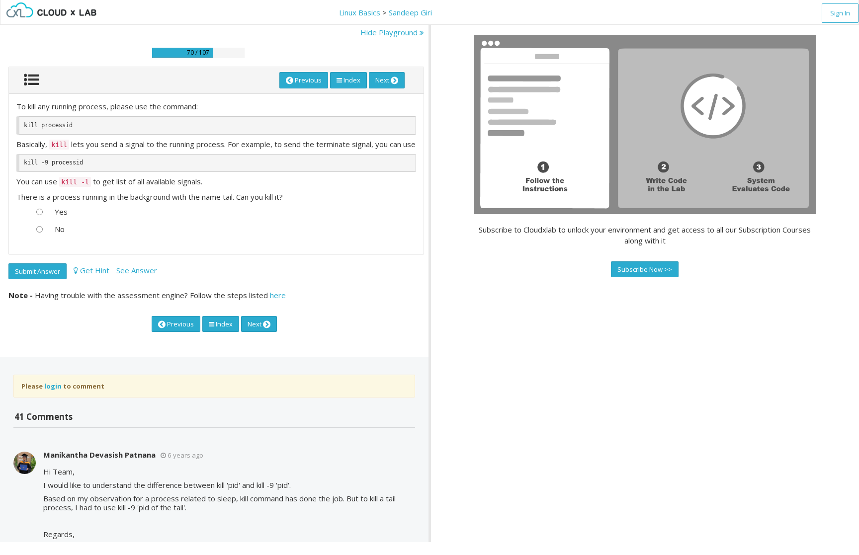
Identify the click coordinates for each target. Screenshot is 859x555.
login (53, 386)
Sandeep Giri (410, 12)
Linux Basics (359, 12)
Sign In (840, 12)
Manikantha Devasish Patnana (99, 455)
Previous (307, 80)
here (278, 295)
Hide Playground (390, 32)
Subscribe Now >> (644, 269)
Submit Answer (37, 271)
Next (383, 80)
